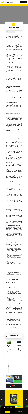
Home (8, 31)
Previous (3, 356)
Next (24, 356)
